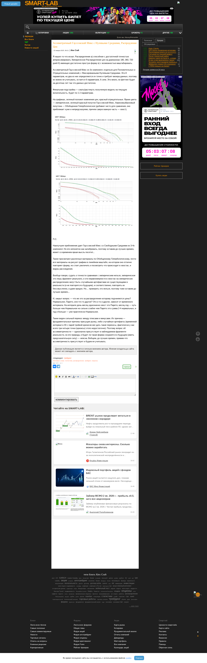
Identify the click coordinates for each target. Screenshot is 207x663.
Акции (68, 33)
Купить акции (161, 175)
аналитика (91, 580)
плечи (65, 594)
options (111, 578)
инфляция (85, 586)
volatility (57, 580)
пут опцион (114, 594)
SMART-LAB (41, 3)
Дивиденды (119, 638)
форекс (64, 602)
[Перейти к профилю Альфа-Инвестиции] (87, 460)
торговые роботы (87, 599)
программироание (104, 594)
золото (104, 583)
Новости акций (32, 47)
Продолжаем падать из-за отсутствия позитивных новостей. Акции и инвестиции (163, 52)
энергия (126, 602)
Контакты (163, 635)
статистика (68, 360)
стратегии (121, 596)
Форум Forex (79, 644)
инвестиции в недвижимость (66, 586)
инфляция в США (107, 586)
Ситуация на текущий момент (160, 54)
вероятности (131, 580)
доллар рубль (95, 583)
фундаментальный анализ (93, 602)
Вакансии (163, 638)
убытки (124, 599)
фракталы (71, 602)
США (127, 596)
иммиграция (118, 583)
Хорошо (139, 658)
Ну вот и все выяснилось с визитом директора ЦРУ (163, 60)
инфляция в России (95, 586)
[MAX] (90, 559)
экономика (109, 602)
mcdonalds (97, 578)
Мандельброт (82, 588)
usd (132, 578)
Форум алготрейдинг (82, 635)
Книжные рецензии (38, 644)
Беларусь (103, 580)
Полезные (148, 41)
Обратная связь (165, 648)
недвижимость (70, 591)
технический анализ (71, 599)
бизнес (109, 580)
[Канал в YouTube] (109, 559)
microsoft (104, 578)
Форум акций (79, 631)
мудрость (134, 588)
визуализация (59, 583)
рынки (77, 596)
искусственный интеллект (122, 586)
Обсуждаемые (149, 44)
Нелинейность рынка (81, 591)
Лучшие (160, 41)
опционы (95, 360)
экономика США (118, 602)
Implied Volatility (72, 578)
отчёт (134, 591)
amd (53, 578)
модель (118, 588)
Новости (96, 591)
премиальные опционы (83, 594)
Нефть (90, 591)
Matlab (92, 578)
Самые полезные (37, 628)
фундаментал (80, 602)
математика (90, 588)
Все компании (120, 644)
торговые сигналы (102, 599)
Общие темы (79, 628)
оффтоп (54, 594)
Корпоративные (36, 648)
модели (113, 588)
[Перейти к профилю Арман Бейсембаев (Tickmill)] (87, 433)
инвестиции (129, 583)
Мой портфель (120, 641)
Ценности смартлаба (168, 625)
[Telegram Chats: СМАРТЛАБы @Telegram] (81, 559)
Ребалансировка (59, 596)
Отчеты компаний (121, 635)
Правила (162, 641)
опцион (117, 591)
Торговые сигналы (38, 638)
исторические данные (58, 588)
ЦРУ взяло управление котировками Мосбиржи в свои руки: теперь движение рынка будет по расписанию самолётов (163, 50)
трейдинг (68, 358)
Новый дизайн (10, 4)
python (121, 578)
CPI (57, 578)
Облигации (102, 33)
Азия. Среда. (154, 48)
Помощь (162, 644)
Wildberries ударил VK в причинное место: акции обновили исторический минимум (163, 64)
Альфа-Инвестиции (99, 460)
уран (128, 599)
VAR (136, 578)
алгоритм (70, 580)
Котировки (118, 628)
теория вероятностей (57, 599)
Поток (27, 45)
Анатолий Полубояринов (101, 512)
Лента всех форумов (83, 625)
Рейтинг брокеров (161, 166)
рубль (72, 596)
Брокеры (137, 33)
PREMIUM (29, 36)
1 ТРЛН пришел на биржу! (159, 66)
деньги (81, 583)
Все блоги (29, 39)
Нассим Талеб (59, 591)
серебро (88, 596)
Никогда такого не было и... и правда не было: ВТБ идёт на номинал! (163, 58)
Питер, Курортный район (159, 56)
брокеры (123, 580)
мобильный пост (103, 588)
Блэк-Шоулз (116, 580)
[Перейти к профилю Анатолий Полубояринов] (87, 512)
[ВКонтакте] (54, 366)
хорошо (127, 367)
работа (121, 594)
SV (126, 578)
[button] (56, 376)
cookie (128, 658)
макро (75, 588)
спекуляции (96, 596)
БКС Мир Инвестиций (100, 486)
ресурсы (67, 596)
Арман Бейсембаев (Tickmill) (99, 433)
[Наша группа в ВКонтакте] (100, 559)
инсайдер (78, 586)
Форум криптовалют (82, 641)
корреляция (70, 588)
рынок (82, 596)
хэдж (103, 602)
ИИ (113, 583)
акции (64, 580)
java (80, 578)
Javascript (86, 578)
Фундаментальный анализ (125, 631)
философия (134, 599)
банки (98, 580)
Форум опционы (80, 638)
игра (109, 583)
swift (129, 578)
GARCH (62, 578)
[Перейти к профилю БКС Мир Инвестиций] (87, 486)
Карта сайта (164, 628)
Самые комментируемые (40, 631)
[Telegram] (58, 366)
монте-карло (125, 588)
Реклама (162, 631)
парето (60, 594)
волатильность (71, 583)
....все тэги (133, 606)
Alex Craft (75, 50)
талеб (132, 596)
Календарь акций (121, 648)
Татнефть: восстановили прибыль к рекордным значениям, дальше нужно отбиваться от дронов (164, 62)
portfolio (116, 578)
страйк (115, 596)
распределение (78, 360)
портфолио (71, 594)
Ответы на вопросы (38, 641)
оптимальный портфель (107, 591)
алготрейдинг (80, 580)
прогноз (95, 594)
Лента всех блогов (38, 625)
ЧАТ (26, 42)
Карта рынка (119, 625)
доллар (86, 583)
